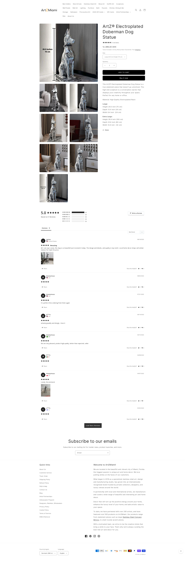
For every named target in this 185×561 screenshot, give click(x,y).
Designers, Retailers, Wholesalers (51, 503)
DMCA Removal (45, 517)
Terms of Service (45, 513)
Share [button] (107, 130)
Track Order (44, 476)
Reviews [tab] (45, 228)
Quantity (105, 61)
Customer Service (46, 473)
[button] (98, 12)
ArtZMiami (142, 554)
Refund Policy (44, 483)
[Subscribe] (108, 453)
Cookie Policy (44, 510)
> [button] (93, 425)
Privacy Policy (44, 506)
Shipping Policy (45, 479)
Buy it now (124, 78)
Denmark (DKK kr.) (47, 553)
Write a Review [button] (137, 213)
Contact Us (43, 489)
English (62, 553)
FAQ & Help (43, 486)
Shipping (137, 49)
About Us (43, 469)
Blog (41, 493)
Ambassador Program (47, 500)
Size (104, 53)
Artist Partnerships (46, 496)
